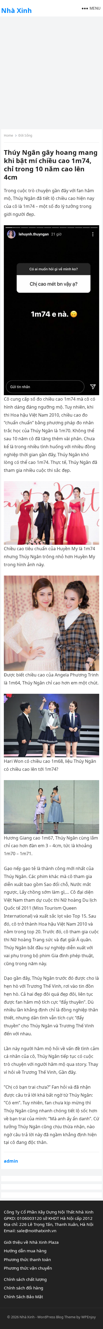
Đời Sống (25, 135)
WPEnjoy (88, 1316)
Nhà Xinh (16, 10)
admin (11, 1161)
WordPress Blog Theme (56, 1316)
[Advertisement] (51, 72)
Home (8, 135)
